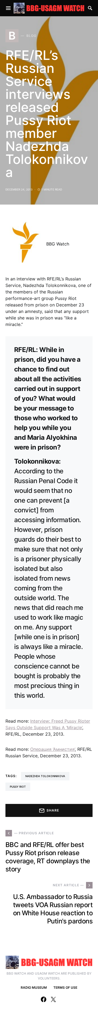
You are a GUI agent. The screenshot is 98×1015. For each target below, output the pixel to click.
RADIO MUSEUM (34, 987)
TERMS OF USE (65, 987)
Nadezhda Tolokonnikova (45, 776)
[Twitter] (53, 999)
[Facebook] (43, 999)
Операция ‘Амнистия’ (52, 749)
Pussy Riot (18, 786)
